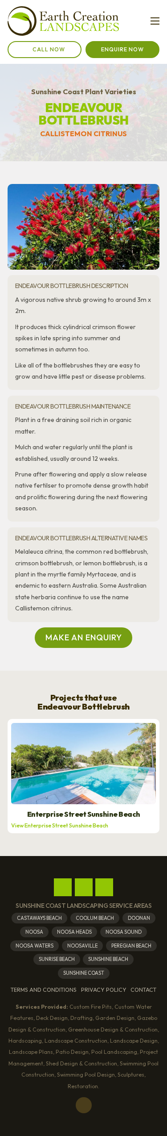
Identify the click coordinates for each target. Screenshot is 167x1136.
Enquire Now (122, 49)
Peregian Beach (131, 946)
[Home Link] (63, 21)
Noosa (34, 932)
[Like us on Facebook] (63, 887)
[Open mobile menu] (155, 21)
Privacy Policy (103, 989)
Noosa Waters (34, 946)
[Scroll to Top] (84, 1105)
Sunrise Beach (57, 959)
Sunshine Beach (108, 959)
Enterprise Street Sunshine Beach (83, 814)
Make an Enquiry (83, 637)
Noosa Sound (124, 932)
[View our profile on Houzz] (104, 887)
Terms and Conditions (44, 989)
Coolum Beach (95, 918)
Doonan (139, 918)
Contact (143, 989)
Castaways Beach (39, 918)
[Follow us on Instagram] (84, 887)
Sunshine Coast (83, 973)
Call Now (49, 49)
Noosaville (82, 946)
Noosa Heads (74, 932)
